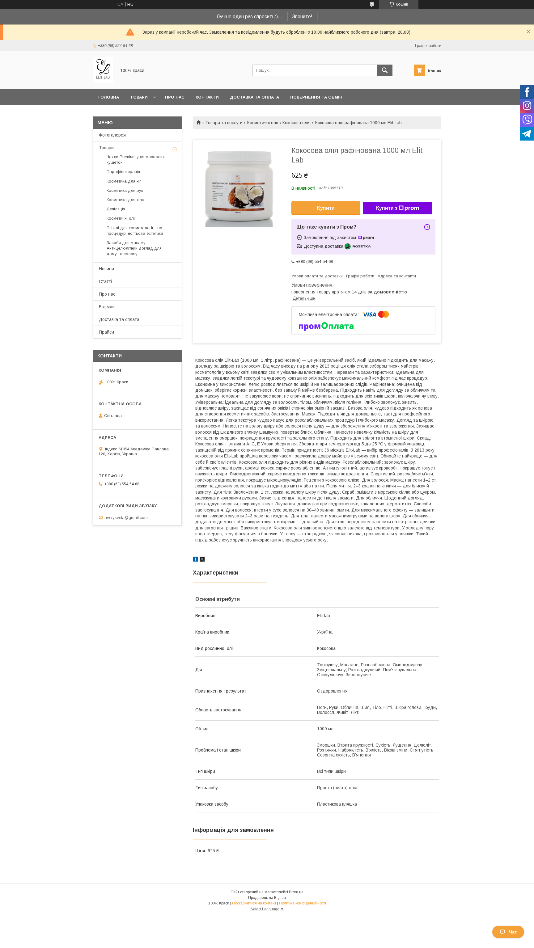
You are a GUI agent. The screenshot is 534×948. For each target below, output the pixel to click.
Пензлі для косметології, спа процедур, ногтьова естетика (135, 230)
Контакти (207, 97)
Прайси (106, 332)
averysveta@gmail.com (126, 517)
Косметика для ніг (124, 181)
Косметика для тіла (125, 199)
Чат (513, 931)
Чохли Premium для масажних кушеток (136, 159)
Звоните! (302, 16)
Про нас (174, 97)
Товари (139, 97)
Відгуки (106, 306)
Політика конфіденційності (302, 903)
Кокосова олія (296, 122)
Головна (108, 97)
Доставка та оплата (254, 97)
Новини (106, 268)
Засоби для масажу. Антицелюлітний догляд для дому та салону (134, 248)
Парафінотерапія (123, 171)
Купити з (386, 208)
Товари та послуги (224, 122)
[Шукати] (384, 70)
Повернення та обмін (316, 97)
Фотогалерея (112, 135)
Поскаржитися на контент (254, 903)
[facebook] (195, 560)
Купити (326, 208)
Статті (105, 281)
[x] (202, 560)
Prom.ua (296, 892)
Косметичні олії (262, 122)
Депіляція (116, 209)
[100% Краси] (103, 81)
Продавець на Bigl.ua (267, 897)
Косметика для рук (125, 190)
